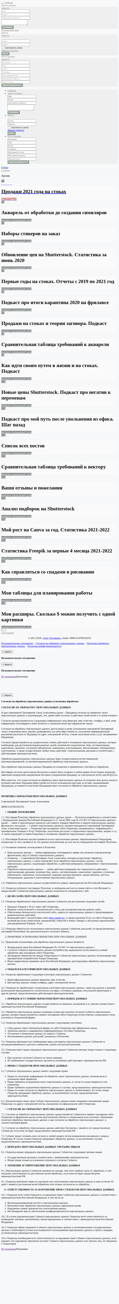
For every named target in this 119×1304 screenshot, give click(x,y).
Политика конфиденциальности (45, 646)
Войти (5, 53)
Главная (8, 2)
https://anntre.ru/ (57, 918)
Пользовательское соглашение (17, 643)
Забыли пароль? (9, 50)
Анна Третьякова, (52, 638)
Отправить (7, 27)
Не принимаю (8, 676)
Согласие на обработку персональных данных (60, 643)
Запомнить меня (13, 47)
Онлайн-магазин (10, 30)
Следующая (7, 632)
